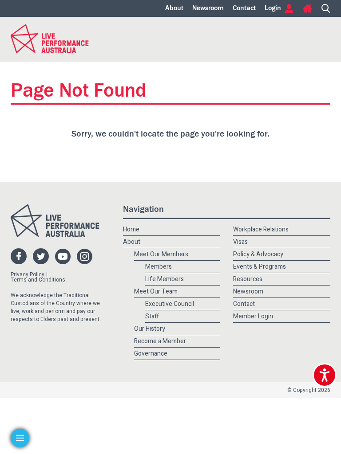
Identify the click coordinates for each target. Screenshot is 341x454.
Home (307, 8)
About (174, 8)
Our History (149, 328)
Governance (150, 353)
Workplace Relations (261, 229)
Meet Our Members (161, 254)
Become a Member (160, 341)
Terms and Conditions (38, 280)
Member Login (253, 316)
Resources (247, 279)
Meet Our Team (156, 291)
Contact (244, 8)
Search (325, 8)
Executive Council (169, 304)
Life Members (164, 279)
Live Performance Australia (50, 38)
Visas (240, 242)
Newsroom (208, 8)
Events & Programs (259, 266)
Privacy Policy (27, 274)
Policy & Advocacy (258, 254)
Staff (152, 316)
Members (158, 266)
